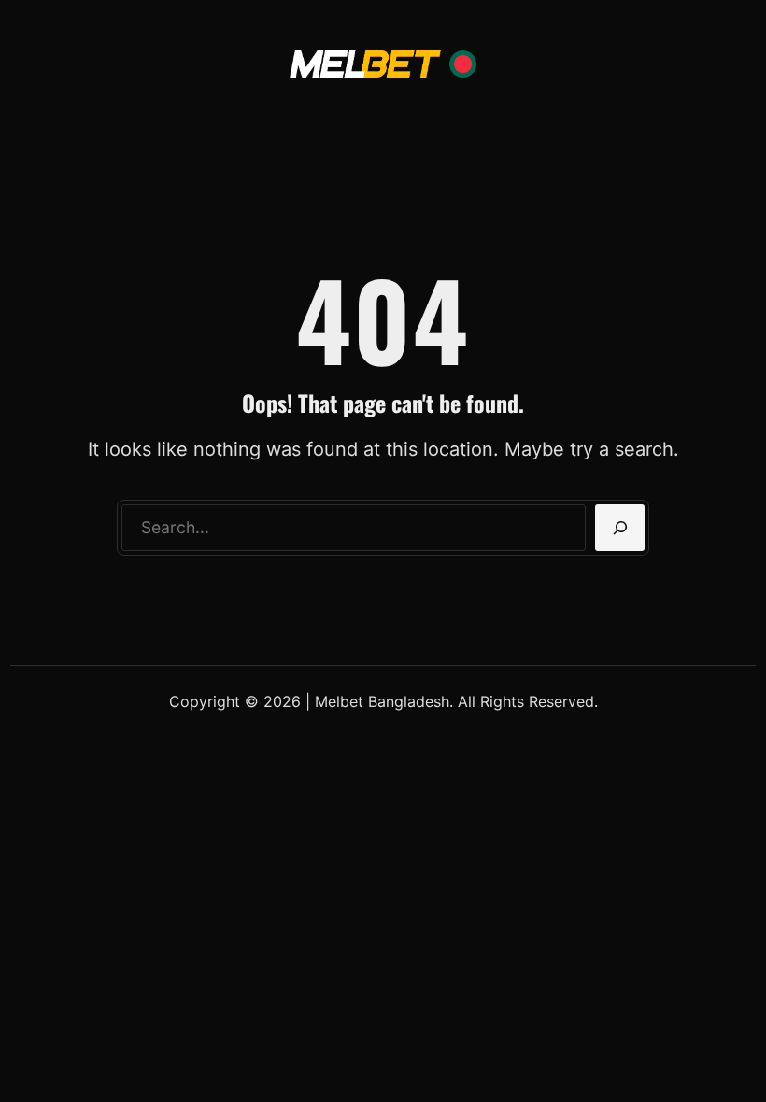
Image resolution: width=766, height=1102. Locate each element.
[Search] (620, 527)
